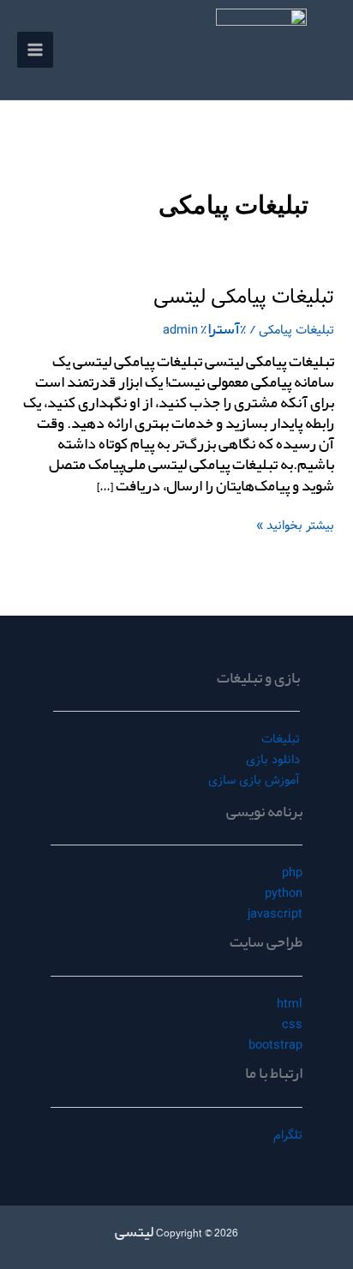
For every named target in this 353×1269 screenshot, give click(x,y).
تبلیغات (280, 739)
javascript (275, 914)
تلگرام (287, 1135)
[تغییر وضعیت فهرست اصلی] (35, 50)
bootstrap (275, 1045)
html (289, 1004)
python (283, 893)
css (292, 1024)
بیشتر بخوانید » (295, 525)
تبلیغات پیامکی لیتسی (243, 297)
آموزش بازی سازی (254, 780)
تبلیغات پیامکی (296, 330)
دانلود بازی (273, 759)
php (292, 872)
